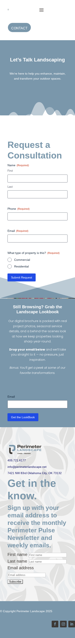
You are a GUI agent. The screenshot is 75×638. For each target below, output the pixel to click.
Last (10, 186)
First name (17, 554)
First (10, 170)
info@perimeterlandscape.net (27, 466)
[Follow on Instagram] (63, 624)
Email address (21, 568)
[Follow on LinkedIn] (71, 624)
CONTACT (19, 28)
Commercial (22, 259)
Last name (17, 561)
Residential (21, 266)
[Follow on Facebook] (55, 624)
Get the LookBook (23, 417)
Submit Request (21, 277)
